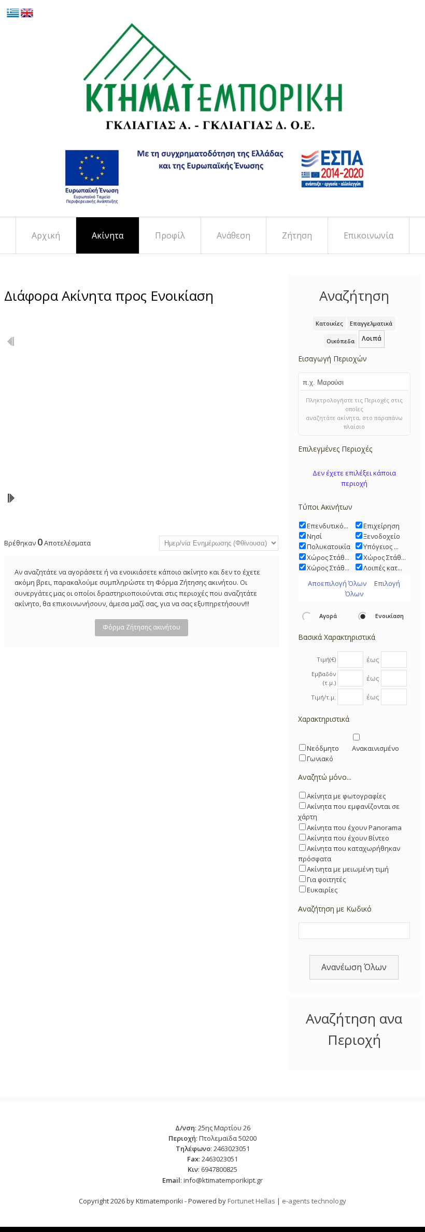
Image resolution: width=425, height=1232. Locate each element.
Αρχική (46, 235)
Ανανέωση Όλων (354, 967)
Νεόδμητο (323, 748)
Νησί (314, 536)
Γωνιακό (320, 758)
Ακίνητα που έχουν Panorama (354, 827)
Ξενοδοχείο (381, 536)
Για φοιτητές (326, 879)
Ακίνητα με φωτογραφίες (346, 796)
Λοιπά (371, 338)
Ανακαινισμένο (375, 748)
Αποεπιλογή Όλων (337, 583)
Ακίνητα (107, 235)
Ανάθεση (233, 235)
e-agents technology (314, 1201)
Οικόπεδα (341, 341)
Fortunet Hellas (251, 1201)
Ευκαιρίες (322, 889)
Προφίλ (170, 235)
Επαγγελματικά (371, 323)
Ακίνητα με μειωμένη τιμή (348, 869)
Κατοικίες (329, 323)
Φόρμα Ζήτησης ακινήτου (141, 627)
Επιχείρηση (381, 525)
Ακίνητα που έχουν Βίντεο (348, 838)
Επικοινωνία (368, 235)
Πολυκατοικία (328, 546)
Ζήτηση (297, 235)
